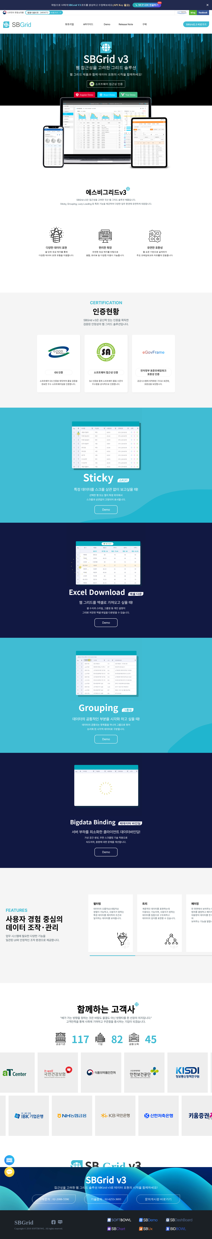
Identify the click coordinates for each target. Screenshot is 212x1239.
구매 (144, 24)
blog (193, 12)
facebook (203, 12)
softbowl (182, 12)
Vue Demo (130, 94)
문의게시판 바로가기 (158, 1199)
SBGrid (17, 24)
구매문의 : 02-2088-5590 (54, 1199)
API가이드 (88, 24)
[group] (110, 923)
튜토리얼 (69, 24)
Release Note (126, 24)
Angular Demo (86, 94)
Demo (107, 24)
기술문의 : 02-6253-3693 (106, 1199)
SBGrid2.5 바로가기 (196, 24)
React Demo (109, 94)
